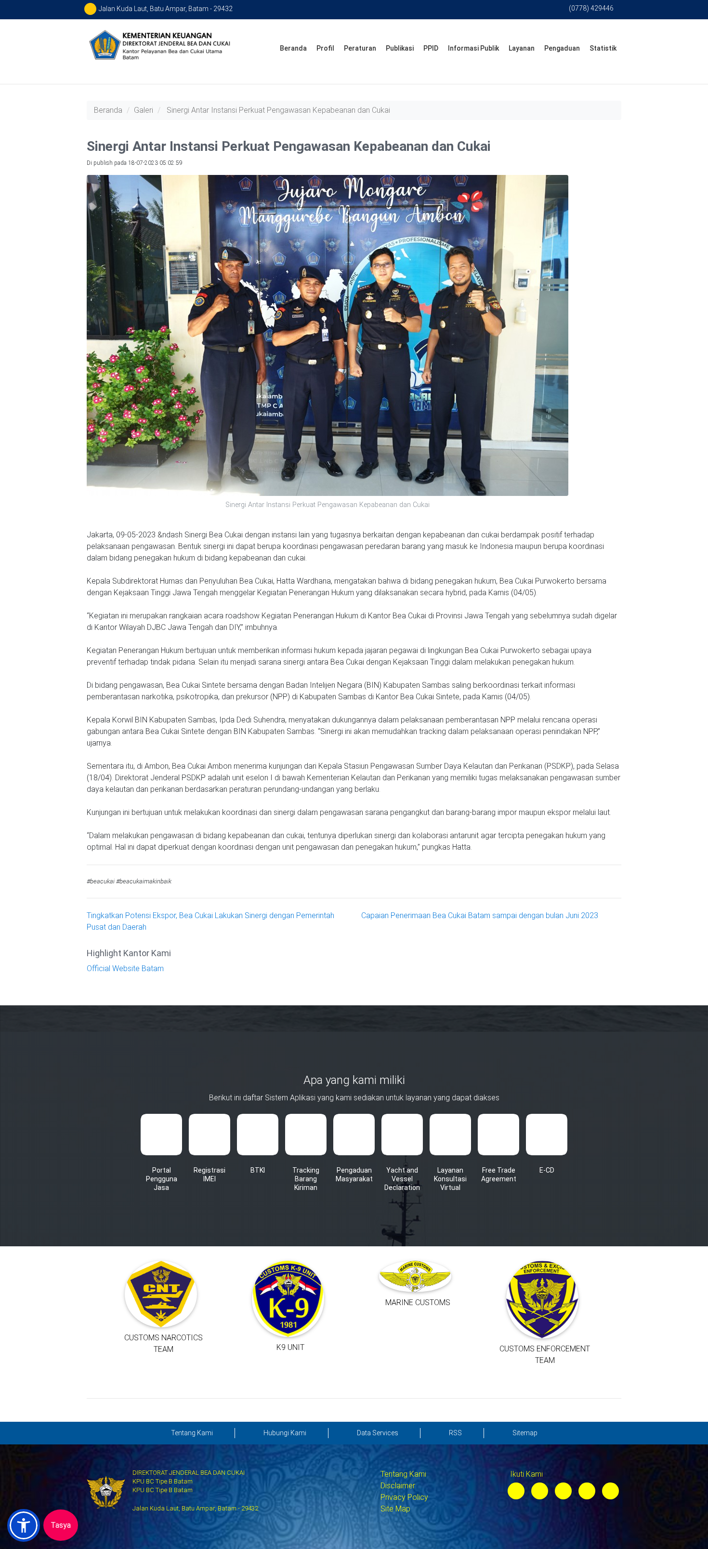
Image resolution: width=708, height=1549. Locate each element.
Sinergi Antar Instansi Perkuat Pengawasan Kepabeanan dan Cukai (278, 110)
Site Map (395, 1508)
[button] (24, 1525)
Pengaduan (562, 48)
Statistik (603, 48)
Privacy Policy (404, 1497)
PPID (430, 48)
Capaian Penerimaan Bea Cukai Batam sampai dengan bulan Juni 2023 (479, 915)
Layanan (522, 48)
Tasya (61, 1525)
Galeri (143, 110)
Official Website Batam (125, 968)
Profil (325, 48)
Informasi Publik (473, 48)
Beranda (293, 48)
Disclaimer (397, 1485)
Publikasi (400, 48)
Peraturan (360, 48)
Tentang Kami (403, 1474)
